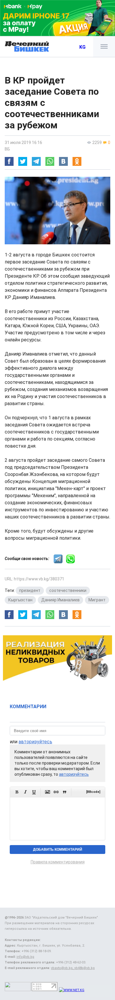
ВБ (7, 149)
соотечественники (67, 590)
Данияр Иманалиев (60, 600)
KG (82, 47)
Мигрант (97, 600)
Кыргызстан (20, 600)
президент (29, 590)
